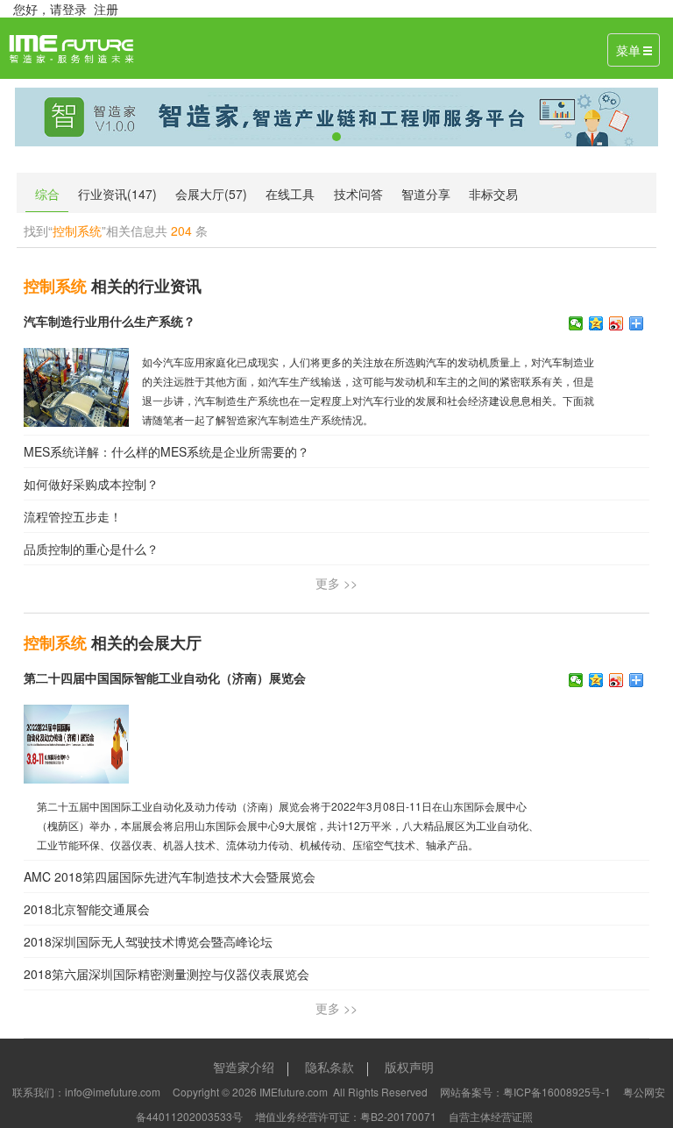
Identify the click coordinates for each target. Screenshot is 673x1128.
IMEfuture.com (293, 1091)
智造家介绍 (243, 1066)
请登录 (68, 9)
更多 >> (336, 583)
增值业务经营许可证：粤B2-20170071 (345, 1116)
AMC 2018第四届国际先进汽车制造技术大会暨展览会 (169, 876)
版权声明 (409, 1066)
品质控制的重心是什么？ (91, 548)
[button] (63, 117)
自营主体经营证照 (491, 1116)
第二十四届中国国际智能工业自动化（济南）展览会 (165, 677)
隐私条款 (329, 1066)
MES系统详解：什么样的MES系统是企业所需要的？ (166, 451)
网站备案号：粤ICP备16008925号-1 (525, 1091)
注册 (106, 9)
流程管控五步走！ (73, 516)
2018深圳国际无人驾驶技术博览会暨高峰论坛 (148, 941)
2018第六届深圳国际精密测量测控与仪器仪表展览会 (166, 974)
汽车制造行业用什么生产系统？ (109, 321)
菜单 (628, 50)
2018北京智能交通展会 (87, 909)
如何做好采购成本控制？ (91, 484)
